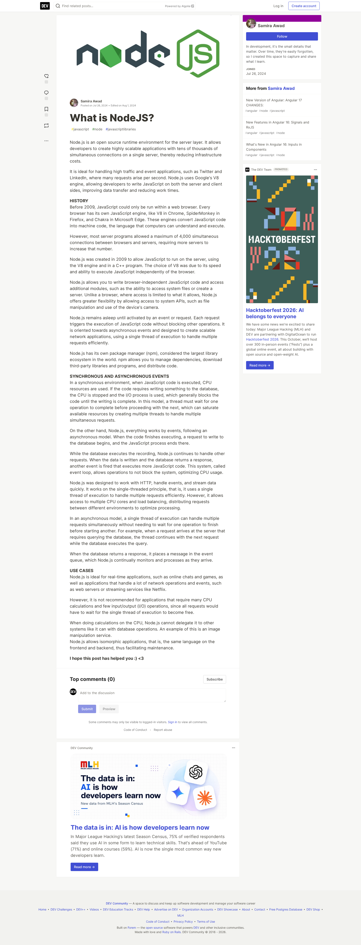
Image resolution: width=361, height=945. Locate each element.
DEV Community (117, 903)
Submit (87, 709)
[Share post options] (46, 141)
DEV (196, 927)
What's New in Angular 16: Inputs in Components (273, 149)
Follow (282, 36)
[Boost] (46, 125)
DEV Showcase (227, 909)
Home (42, 909)
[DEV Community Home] (45, 6)
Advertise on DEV (166, 909)
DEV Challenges (61, 909)
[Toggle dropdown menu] (233, 747)
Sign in (172, 722)
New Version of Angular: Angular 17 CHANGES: (273, 105)
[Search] (58, 6)
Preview (109, 709)
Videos (94, 909)
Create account (304, 6)
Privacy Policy (183, 921)
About (246, 909)
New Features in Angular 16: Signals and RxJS (277, 127)
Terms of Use (206, 921)
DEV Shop (313, 909)
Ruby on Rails (171, 932)
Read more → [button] (84, 867)
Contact (259, 909)
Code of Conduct (135, 729)
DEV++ (80, 909)
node (97, 129)
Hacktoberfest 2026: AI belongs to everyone (275, 313)
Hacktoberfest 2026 (262, 339)
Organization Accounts (197, 909)
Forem (132, 927)
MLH (180, 915)
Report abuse (163, 729)
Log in (278, 6)
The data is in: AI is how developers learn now (140, 827)
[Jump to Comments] (46, 94)
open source (154, 927)
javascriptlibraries (121, 129)
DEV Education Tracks (118, 909)
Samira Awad (91, 101)
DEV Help (143, 909)
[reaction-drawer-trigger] (46, 78)
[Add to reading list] (46, 111)
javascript (80, 129)
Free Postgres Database (285, 909)
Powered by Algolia (178, 6)
